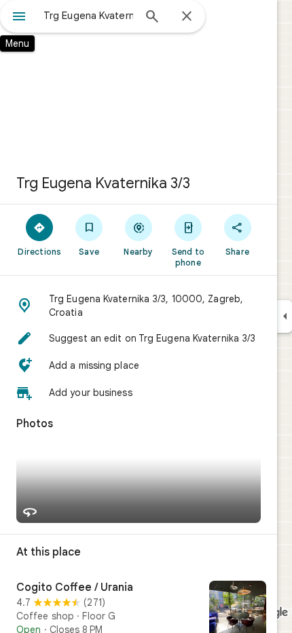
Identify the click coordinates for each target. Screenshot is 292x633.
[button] (138, 306)
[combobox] (88, 15)
